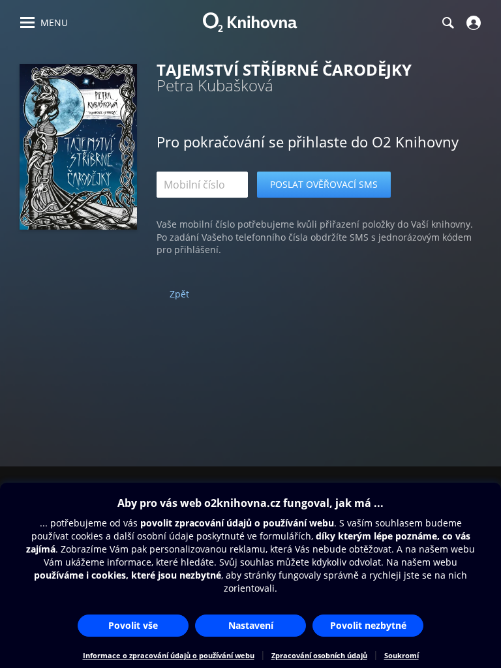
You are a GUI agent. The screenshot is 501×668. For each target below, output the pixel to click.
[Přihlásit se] (472, 23)
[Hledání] (447, 23)
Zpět (179, 294)
